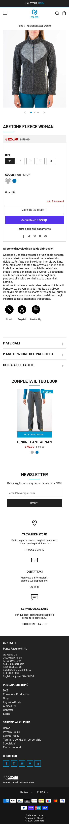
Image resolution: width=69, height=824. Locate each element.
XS (9, 161)
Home (20, 25)
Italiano (24, 792)
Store (6, 713)
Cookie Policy (11, 735)
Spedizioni (9, 743)
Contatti (8, 709)
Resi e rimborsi (12, 747)
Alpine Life (9, 705)
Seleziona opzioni (34, 434)
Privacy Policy (11, 731)
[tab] (31, 112)
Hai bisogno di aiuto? (34, 623)
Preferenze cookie (34, 815)
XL (51, 161)
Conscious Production (16, 694)
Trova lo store (34, 549)
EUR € (41, 792)
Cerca (6, 727)
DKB (5, 690)
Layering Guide (12, 702)
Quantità (10, 192)
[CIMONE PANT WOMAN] (34, 410)
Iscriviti (34, 503)
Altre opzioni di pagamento (34, 228)
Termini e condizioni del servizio (22, 739)
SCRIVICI (34, 586)
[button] (32, 452)
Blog (6, 698)
